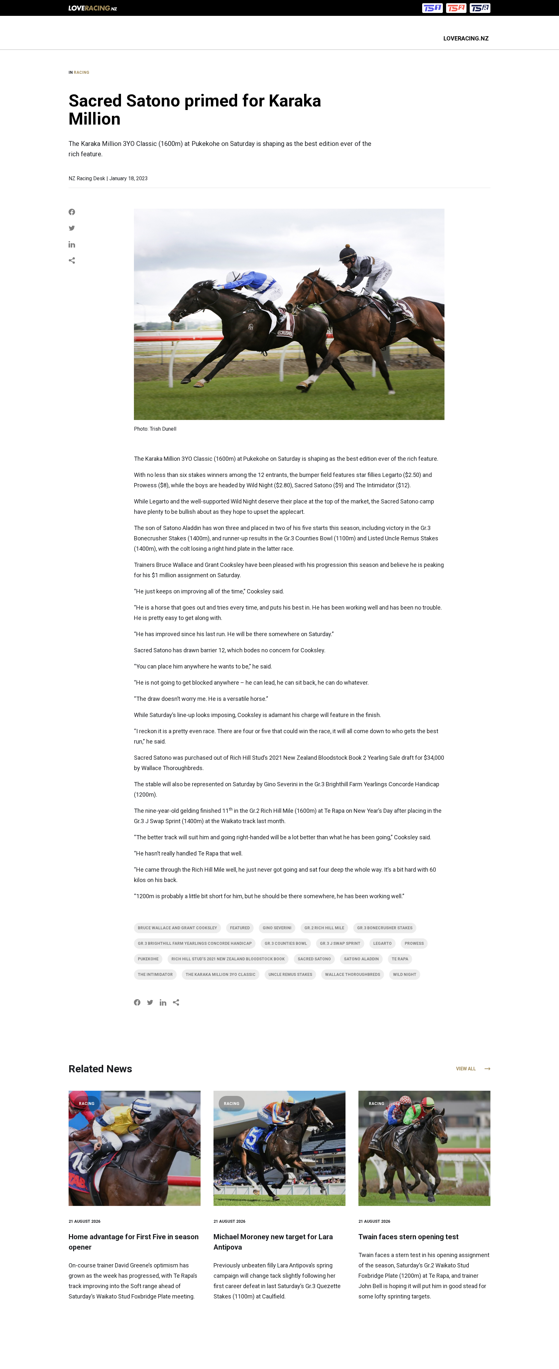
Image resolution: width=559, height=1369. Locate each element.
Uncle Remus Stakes (290, 974)
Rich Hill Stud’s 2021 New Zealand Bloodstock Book (228, 959)
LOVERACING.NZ (466, 38)
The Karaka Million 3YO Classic (221, 974)
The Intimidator (155, 974)
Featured (240, 928)
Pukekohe (148, 959)
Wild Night (404, 974)
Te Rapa (400, 959)
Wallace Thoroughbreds (352, 974)
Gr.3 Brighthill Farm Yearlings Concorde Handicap (195, 943)
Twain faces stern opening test (408, 1237)
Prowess (414, 943)
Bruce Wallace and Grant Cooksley (177, 928)
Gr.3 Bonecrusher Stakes (384, 928)
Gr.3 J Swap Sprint (340, 943)
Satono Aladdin (361, 959)
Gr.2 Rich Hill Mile (324, 928)
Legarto (382, 943)
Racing (81, 72)
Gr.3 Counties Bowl (286, 943)
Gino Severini (277, 928)
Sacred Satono (314, 959)
